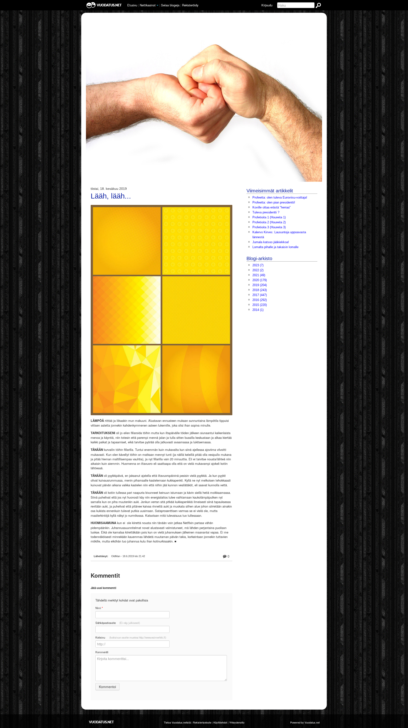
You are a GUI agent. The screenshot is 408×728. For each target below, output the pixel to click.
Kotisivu (130, 637)
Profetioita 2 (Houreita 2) (269, 222)
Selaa (170, 5)
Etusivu (132, 5)
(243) (259, 290)
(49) (258, 275)
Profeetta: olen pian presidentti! (273, 202)
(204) (259, 285)
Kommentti (101, 652)
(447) (259, 295)
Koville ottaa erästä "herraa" (271, 207)
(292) (259, 300)
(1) (258, 310)
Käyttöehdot (220, 722)
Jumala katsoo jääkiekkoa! (270, 242)
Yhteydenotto (236, 722)
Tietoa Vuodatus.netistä (177, 722)
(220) (259, 305)
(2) (258, 270)
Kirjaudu (266, 5)
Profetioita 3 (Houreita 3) (269, 227)
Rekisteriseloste (202, 722)
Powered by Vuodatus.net (305, 722)
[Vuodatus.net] (101, 722)
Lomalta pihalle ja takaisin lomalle (275, 247)
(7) (258, 265)
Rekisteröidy (190, 5)
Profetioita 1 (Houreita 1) (269, 217)
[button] (157, 5)
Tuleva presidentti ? (265, 212)
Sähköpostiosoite (117, 623)
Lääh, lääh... (111, 196)
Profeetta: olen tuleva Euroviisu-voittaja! (279, 197)
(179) (259, 280)
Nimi (99, 608)
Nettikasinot (148, 5)
